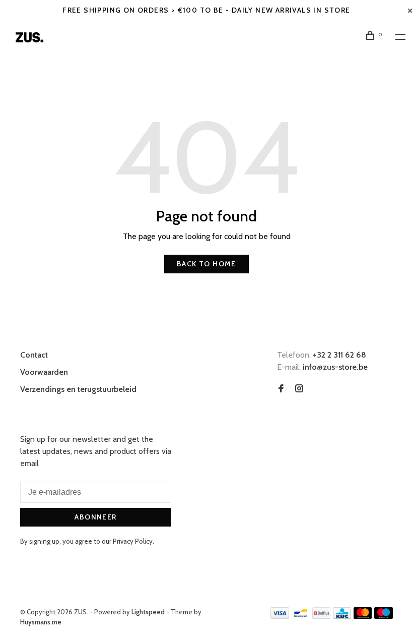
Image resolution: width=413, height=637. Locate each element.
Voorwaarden (44, 372)
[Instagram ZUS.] (299, 389)
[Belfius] (321, 616)
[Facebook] (281, 389)
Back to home (206, 263)
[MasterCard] (363, 616)
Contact (34, 355)
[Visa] (279, 616)
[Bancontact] (301, 616)
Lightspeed (148, 612)
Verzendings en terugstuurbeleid (78, 389)
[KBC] (342, 616)
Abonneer (95, 517)
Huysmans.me (40, 622)
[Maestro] (383, 616)
